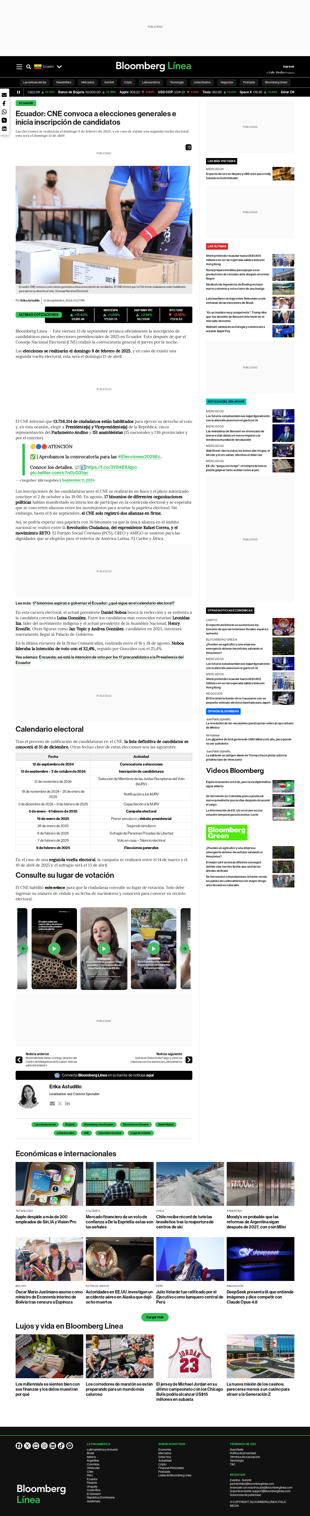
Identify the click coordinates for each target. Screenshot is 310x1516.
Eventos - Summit (240, 1480)
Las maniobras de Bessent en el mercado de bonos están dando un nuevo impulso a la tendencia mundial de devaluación (235, 436)
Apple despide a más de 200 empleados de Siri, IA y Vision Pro (46, 1219)
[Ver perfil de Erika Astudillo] (32, 1096)
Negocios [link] (227, 82)
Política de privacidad (243, 1453)
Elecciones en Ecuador (136, 1124)
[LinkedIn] (67, 1103)
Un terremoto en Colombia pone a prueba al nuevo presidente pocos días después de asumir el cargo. (238, 800)
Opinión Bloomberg (223, 711)
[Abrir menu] (19, 67)
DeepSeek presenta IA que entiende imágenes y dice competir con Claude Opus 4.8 (260, 1297)
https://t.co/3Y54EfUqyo (111, 467)
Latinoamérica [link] (151, 82)
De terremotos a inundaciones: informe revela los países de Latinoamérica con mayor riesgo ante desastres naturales (236, 881)
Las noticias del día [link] (34, 82)
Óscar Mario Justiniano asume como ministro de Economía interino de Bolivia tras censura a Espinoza (49, 1297)
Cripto (162, 1464)
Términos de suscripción (245, 1457)
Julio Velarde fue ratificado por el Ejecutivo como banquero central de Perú (189, 1297)
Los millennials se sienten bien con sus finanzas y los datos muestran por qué (48, 1389)
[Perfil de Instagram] (44, 1445)
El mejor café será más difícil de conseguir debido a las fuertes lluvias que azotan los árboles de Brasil (233, 867)
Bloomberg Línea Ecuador (98, 1124)
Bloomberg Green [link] (276, 82)
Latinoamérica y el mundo (102, 1449)
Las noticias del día (45, 1124)
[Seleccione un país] (59, 67)
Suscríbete (236, 1449)
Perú (90, 1475)
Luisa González (65, 1133)
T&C (232, 1464)
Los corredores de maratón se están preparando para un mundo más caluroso (119, 1389)
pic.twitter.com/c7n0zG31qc (59, 473)
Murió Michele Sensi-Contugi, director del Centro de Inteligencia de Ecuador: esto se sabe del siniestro (51, 1061)
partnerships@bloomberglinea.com (252, 1483)
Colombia (93, 1464)
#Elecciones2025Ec (139, 457)
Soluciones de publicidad (245, 1495)
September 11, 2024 (78, 480)
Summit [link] (109, 82)
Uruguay (92, 1486)
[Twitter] (60, 1103)
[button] (188, 147)
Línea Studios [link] (202, 82)
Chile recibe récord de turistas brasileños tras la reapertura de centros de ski (185, 1221)
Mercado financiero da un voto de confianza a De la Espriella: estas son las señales (119, 1221)
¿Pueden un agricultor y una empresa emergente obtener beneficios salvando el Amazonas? (234, 649)
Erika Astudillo (30, 300)
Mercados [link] (87, 82)
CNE (86, 1133)
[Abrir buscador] (28, 67)
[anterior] (19, 1059)
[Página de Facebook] (19, 1445)
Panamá (92, 1482)
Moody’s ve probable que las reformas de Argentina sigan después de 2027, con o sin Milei (256, 1221)
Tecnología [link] (177, 82)
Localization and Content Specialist (74, 1094)
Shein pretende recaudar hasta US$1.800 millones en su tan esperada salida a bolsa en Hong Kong (235, 260)
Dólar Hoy (164, 1457)
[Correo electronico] (52, 1103)
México (91, 1457)
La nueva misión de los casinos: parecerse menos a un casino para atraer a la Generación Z (258, 1389)
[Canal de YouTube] (35, 1445)
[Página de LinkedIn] (52, 1445)
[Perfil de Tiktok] (61, 1445)
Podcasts (164, 1471)
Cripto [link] (128, 82)
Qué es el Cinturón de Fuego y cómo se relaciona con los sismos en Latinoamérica (156, 1059)
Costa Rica (93, 1490)
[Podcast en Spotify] (69, 1445)
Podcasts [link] (249, 82)
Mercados (164, 1453)
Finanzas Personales (171, 1468)
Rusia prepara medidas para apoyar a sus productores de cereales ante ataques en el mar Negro (237, 274)
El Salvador (94, 1494)
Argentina (93, 1460)
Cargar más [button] (155, 1317)
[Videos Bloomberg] (250, 771)
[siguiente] (189, 1059)
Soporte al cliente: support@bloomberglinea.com (260, 1491)
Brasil (90, 1453)
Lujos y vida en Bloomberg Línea (69, 1326)
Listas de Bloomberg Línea (174, 1475)
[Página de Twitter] (27, 1445)
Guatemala (93, 1501)
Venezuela (93, 1468)
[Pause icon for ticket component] (18, 92)
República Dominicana (101, 1497)
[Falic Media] (269, 72)
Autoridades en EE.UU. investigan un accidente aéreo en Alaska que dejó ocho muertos (119, 1297)
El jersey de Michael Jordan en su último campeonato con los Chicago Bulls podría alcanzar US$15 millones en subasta (189, 1392)
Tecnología (237, 1460)
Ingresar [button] (289, 66)
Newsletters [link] (63, 82)
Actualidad (165, 1460)
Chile (90, 1471)
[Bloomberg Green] (250, 832)
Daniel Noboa (165, 1124)
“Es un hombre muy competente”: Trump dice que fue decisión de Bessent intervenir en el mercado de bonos (236, 317)
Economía (164, 1449)
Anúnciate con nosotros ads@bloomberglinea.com (261, 1487)
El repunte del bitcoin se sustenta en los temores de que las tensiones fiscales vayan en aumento (237, 629)
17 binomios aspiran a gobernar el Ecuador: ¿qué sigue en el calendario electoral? (103, 603)
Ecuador (26, 103)
